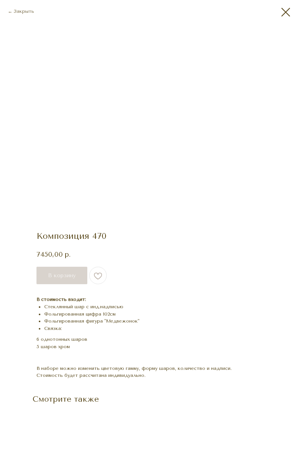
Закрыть (24, 11)
